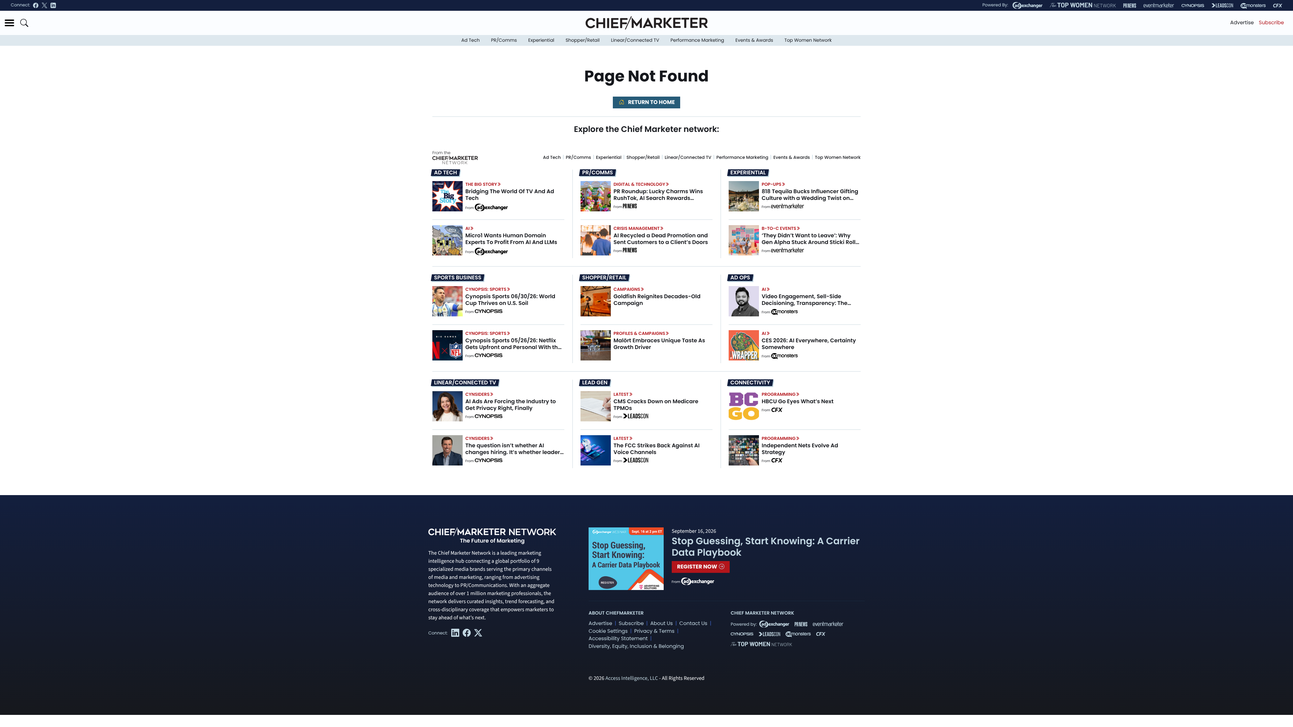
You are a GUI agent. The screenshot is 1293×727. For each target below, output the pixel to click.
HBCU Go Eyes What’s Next (797, 401)
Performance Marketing (697, 40)
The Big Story (481, 184)
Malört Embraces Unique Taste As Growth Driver (659, 344)
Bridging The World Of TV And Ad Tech (509, 194)
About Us (661, 623)
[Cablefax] (1277, 5)
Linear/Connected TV (635, 40)
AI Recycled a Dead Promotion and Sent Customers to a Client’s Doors (661, 239)
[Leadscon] (635, 417)
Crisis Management (637, 228)
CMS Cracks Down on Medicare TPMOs (656, 404)
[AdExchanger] (1027, 5)
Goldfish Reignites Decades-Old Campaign (657, 299)
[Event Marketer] (1158, 5)
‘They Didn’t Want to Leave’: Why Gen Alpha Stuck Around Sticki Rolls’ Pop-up (811, 242)
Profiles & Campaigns (639, 333)
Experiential (541, 40)
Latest (621, 394)
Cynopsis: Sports (485, 289)
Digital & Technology (639, 184)
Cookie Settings (608, 631)
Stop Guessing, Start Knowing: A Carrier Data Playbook (766, 546)
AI (467, 228)
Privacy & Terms (654, 631)
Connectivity (750, 382)
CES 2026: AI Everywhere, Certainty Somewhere (809, 344)
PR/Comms (504, 40)
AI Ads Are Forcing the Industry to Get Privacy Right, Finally (510, 404)
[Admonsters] (784, 312)
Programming (779, 394)
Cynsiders (477, 394)
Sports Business (457, 277)
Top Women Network (808, 40)
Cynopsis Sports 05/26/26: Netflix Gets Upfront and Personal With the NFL (513, 347)
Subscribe (1271, 22)
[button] (9, 23)
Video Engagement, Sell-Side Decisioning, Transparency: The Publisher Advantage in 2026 (805, 302)
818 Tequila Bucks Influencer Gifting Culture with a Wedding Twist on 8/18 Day (810, 197)
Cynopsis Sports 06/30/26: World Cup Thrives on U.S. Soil (510, 299)
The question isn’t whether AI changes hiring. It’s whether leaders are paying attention (514, 452)
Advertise (1242, 22)
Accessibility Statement (618, 638)
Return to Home (651, 102)
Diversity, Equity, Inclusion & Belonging (636, 646)
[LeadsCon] (1222, 5)
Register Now (698, 566)
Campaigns (627, 289)
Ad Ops (740, 277)
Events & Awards (754, 40)
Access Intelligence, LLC (631, 678)
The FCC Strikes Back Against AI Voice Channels (657, 449)
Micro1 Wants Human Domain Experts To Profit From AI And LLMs (511, 239)
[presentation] (447, 196)
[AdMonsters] (1253, 5)
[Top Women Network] (1083, 5)
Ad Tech (470, 40)
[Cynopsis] (1193, 5)
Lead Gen (594, 382)
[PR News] (1129, 5)
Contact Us (693, 623)
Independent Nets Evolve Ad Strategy (800, 449)
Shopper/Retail (583, 40)
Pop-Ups (771, 184)
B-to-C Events (779, 228)
